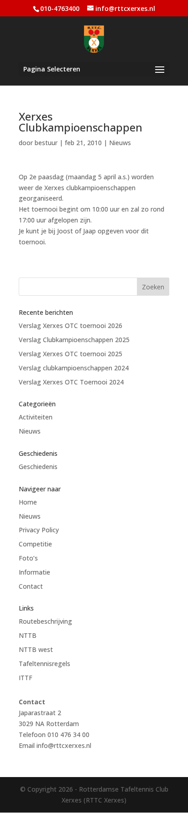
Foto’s (28, 558)
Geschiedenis (38, 466)
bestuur (46, 142)
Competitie (35, 544)
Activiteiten (35, 417)
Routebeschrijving (45, 621)
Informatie (34, 572)
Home (28, 502)
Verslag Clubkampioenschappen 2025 (74, 339)
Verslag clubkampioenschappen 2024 (74, 368)
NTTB (28, 635)
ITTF (25, 677)
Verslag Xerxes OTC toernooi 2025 (70, 353)
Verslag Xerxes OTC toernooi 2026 (70, 325)
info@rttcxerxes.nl (64, 745)
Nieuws (120, 142)
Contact (31, 586)
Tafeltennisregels (44, 663)
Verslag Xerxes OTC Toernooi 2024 (71, 382)
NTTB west (36, 649)
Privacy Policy (39, 529)
